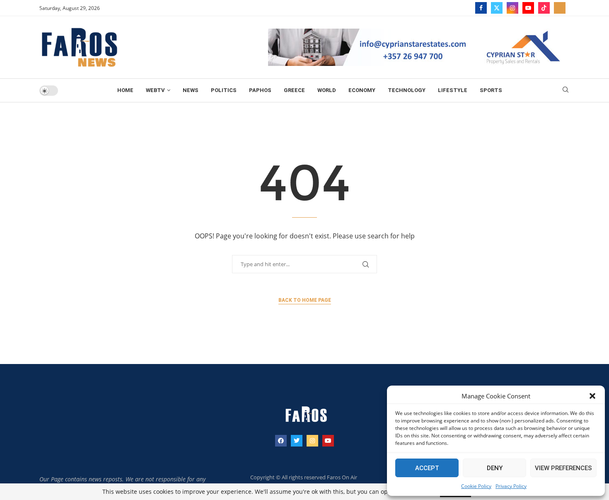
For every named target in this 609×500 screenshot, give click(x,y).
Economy (361, 90)
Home (125, 90)
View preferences (563, 468)
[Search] (565, 91)
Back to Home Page (304, 300)
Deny (495, 468)
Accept (427, 468)
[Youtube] (528, 8)
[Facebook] (481, 8)
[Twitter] (497, 8)
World (326, 90)
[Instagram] (512, 8)
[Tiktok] (544, 8)
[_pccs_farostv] (560, 8)
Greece (294, 90)
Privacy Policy (511, 486)
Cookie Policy (476, 486)
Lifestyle (452, 90)
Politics (224, 90)
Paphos (260, 90)
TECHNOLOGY (406, 90)
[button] (592, 396)
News (190, 90)
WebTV (155, 90)
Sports (491, 90)
